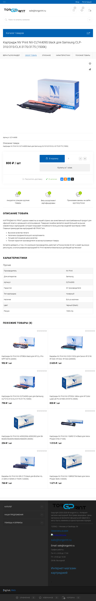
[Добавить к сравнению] (90, 69)
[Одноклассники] (65, 179)
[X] (72, 179)
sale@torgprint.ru (66, 545)
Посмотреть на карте (59, 531)
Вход (77, 2)
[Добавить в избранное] (90, 64)
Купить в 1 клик (65, 167)
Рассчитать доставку (33, 179)
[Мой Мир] (68, 179)
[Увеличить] (48, 95)
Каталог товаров (15, 33)
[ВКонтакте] (61, 179)
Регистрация (87, 2)
